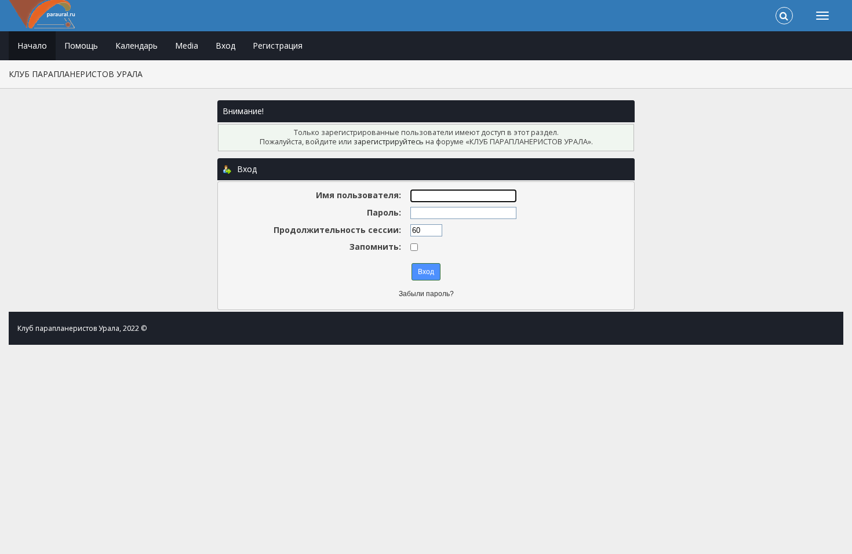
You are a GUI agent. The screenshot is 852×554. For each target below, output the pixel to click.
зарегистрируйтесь (389, 142)
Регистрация (278, 45)
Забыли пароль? (426, 294)
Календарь (136, 45)
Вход (225, 45)
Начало (32, 45)
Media (186, 45)
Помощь (81, 45)
